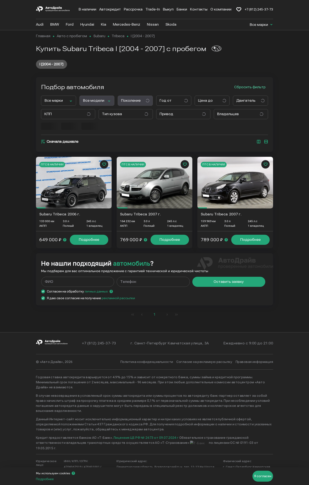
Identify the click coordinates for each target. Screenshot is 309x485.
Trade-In (152, 9)
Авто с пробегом (72, 36)
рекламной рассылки (118, 298)
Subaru (99, 36)
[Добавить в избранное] (104, 164)
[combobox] (172, 100)
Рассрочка (133, 9)
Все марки (259, 25)
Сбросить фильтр (249, 87)
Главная (43, 36)
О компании (220, 9)
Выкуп (168, 9)
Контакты (198, 9)
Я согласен (262, 476)
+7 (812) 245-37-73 (259, 9)
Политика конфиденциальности (146, 362)
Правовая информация (254, 362)
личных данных (96, 291)
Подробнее (89, 240)
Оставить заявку (229, 282)
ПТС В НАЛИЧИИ (52, 164)
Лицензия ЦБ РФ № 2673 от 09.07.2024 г (146, 437)
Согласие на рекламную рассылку (204, 362)
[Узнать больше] (64, 239)
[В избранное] (239, 9)
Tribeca (118, 36)
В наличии (87, 9)
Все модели (93, 101)
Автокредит (110, 9)
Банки (182, 9)
